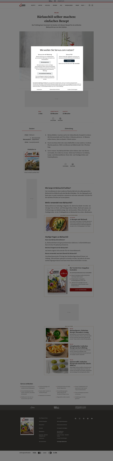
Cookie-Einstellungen (72, 89)
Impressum (39, 89)
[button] (69, 61)
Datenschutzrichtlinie (55, 89)
